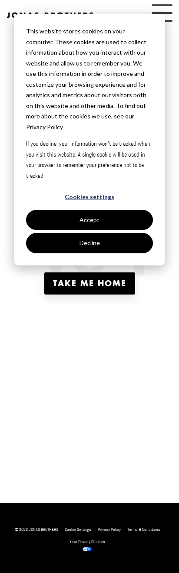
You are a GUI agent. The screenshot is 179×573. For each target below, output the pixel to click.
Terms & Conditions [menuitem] (143, 529)
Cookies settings (89, 196)
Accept (89, 219)
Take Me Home (89, 283)
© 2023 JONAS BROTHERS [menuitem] (36, 529)
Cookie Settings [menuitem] (78, 529)
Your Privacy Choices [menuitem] (87, 541)
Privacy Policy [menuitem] (109, 529)
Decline (90, 242)
